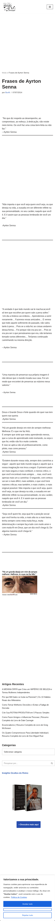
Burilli (7, 92)
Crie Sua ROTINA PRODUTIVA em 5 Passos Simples (25, 712)
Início (4, 73)
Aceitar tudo (27, 904)
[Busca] (52, 763)
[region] (27, 898)
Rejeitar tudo (27, 915)
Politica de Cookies (19, 897)
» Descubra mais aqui (29, 824)
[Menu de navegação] (50, 7)
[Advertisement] (27, 42)
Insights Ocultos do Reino (15, 773)
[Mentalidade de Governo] (10, 7)
